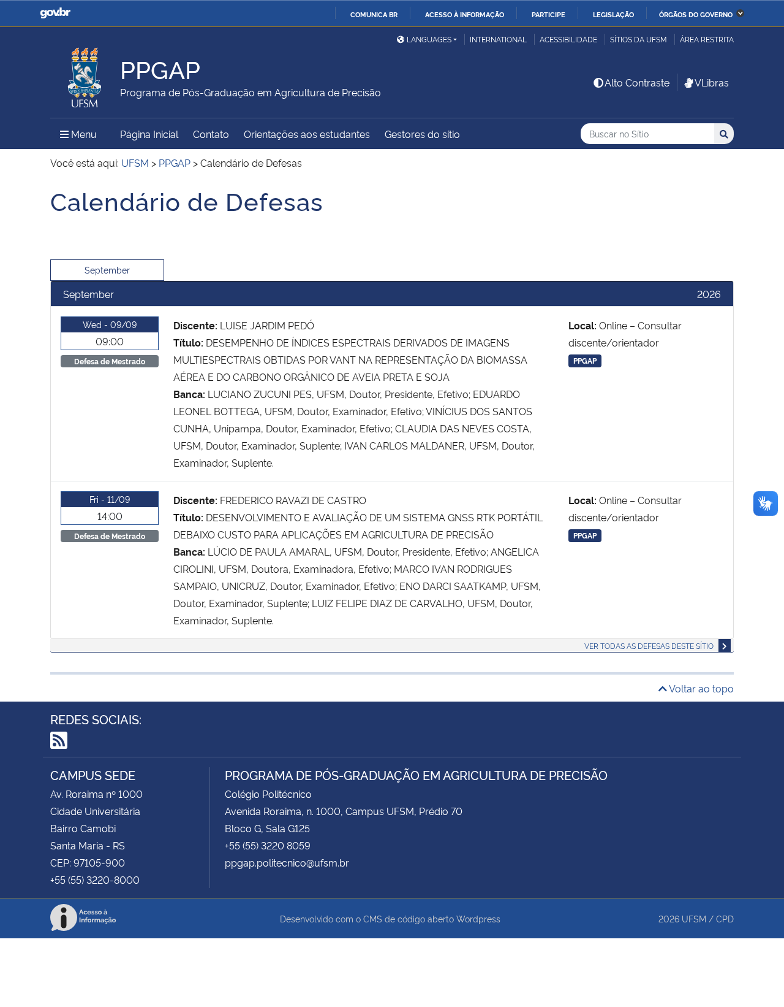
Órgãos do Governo (696, 14)
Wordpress (478, 918)
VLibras (712, 82)
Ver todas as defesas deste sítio (649, 645)
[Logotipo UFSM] (85, 74)
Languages (429, 39)
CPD (725, 918)
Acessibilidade (568, 39)
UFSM (694, 918)
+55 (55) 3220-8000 (95, 879)
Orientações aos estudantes (307, 133)
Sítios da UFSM (638, 39)
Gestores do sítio (422, 133)
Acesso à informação (464, 14)
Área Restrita (707, 39)
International (498, 39)
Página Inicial (149, 133)
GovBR (55, 13)
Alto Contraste (637, 82)
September (107, 269)
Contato (211, 133)
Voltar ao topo (700, 688)
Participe (548, 14)
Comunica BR (374, 14)
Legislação (613, 14)
